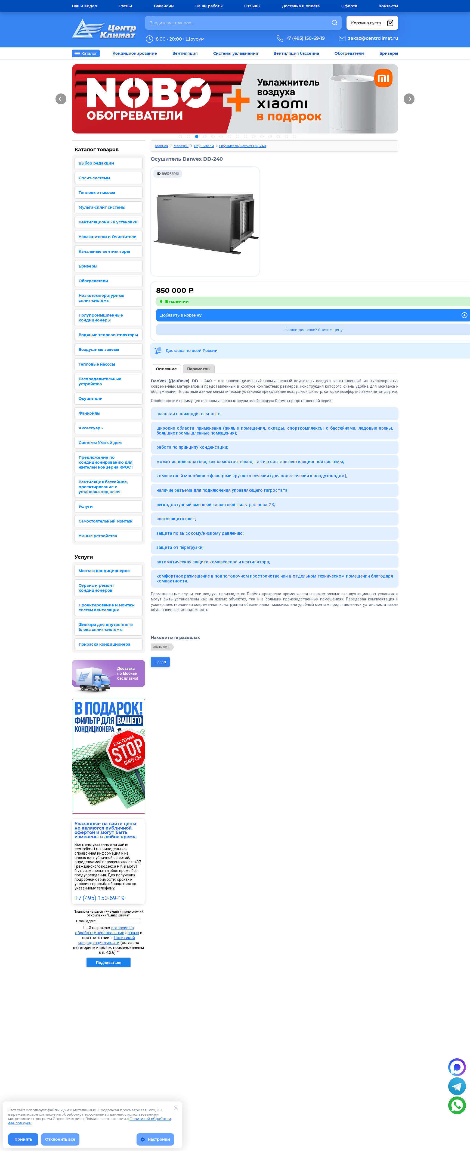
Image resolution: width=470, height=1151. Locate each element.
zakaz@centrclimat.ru (373, 38)
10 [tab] (253, 136)
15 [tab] (294, 136)
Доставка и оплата (301, 6)
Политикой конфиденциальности (106, 940)
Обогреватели (349, 53)
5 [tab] (213, 136)
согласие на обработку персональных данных (107, 930)
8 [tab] (237, 136)
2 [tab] (188, 136)
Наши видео (84, 6)
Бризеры (388, 53)
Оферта (349, 6)
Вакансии (164, 6)
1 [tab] (180, 136)
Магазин (181, 146)
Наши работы (209, 6)
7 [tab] (229, 136)
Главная (161, 146)
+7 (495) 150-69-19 (305, 38)
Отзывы (252, 6)
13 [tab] (278, 136)
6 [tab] (221, 136)
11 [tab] (262, 136)
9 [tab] (245, 136)
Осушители (204, 146)
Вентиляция (185, 53)
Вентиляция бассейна (296, 53)
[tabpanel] (235, 98)
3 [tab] (196, 136)
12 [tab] (270, 136)
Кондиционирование (135, 53)
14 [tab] (286, 136)
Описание (166, 368)
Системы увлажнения (235, 53)
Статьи (125, 6)
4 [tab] (204, 136)
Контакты (388, 6)
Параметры (199, 368)
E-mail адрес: (86, 921)
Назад (160, 662)
